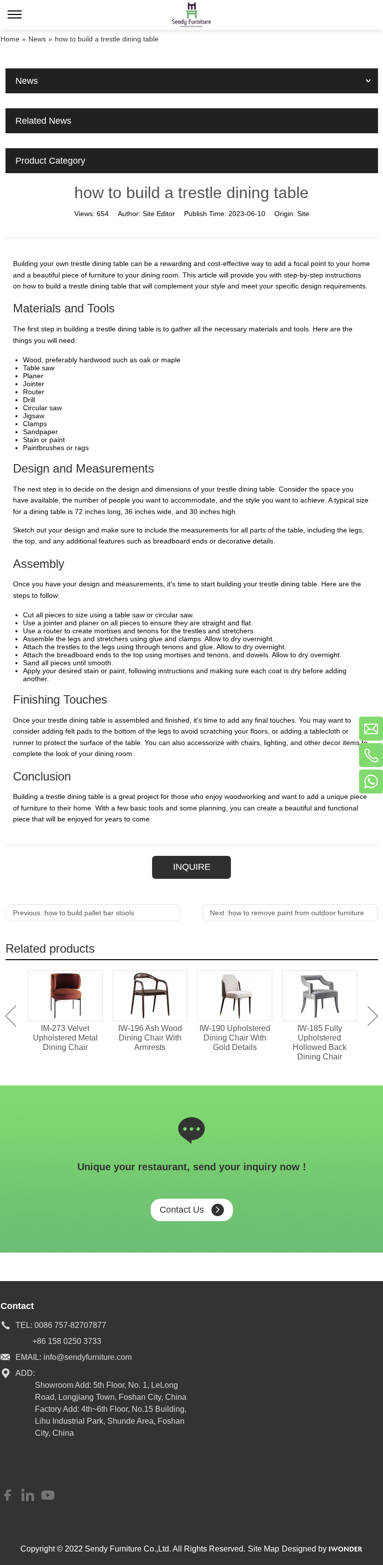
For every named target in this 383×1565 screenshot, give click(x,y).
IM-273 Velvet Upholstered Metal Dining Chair (65, 1037)
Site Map (263, 1549)
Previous (10, 1016)
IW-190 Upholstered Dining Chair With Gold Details (234, 1037)
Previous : (73, 913)
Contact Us (182, 1210)
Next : (287, 913)
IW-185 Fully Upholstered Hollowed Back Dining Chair (320, 1042)
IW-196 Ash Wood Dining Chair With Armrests (150, 1037)
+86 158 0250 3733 (66, 1341)
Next (373, 1016)
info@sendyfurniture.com (87, 1357)
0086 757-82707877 (70, 1325)
